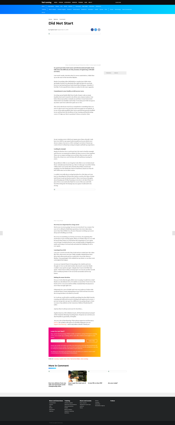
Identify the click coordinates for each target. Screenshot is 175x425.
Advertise (97, 403)
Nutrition (67, 412)
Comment (78, 6)
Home (50, 19)
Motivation (90, 9)
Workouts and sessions (71, 404)
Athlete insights (69, 402)
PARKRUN (74, 2)
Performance (76, 9)
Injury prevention (69, 406)
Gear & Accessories (127, 9)
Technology (118, 9)
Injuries (101, 9)
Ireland (57, 6)
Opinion (61, 2)
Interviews (67, 2)
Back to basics (68, 409)
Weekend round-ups (85, 404)
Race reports (83, 402)
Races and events (85, 400)
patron (56, 322)
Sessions (69, 9)
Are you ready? (113, 383)
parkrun (82, 406)
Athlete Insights (62, 9)
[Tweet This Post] (95, 29)
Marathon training (69, 411)
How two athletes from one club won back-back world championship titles (57, 384)
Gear (85, 2)
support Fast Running (60, 324)
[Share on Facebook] (92, 29)
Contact (97, 402)
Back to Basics (52, 9)
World (65, 6)
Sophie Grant (53, 29)
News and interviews (56, 400)
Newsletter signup (100, 405)
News (55, 2)
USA (61, 6)
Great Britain (51, 6)
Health (96, 9)
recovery (56, 359)
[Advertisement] (74, 126)
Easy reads (85, 6)
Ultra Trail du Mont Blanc (73, 359)
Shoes (111, 9)
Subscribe (118, 2)
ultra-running (84, 359)
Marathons (84, 9)
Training (80, 2)
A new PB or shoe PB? (95, 383)
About (90, 2)
